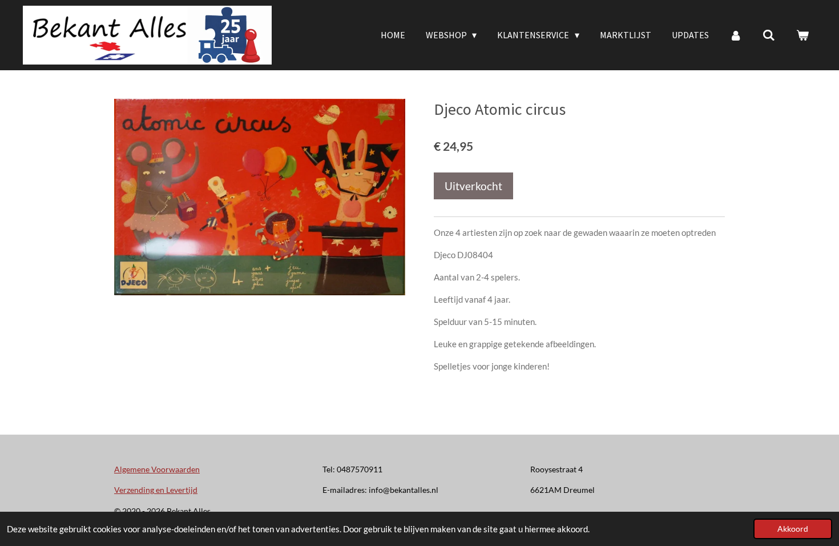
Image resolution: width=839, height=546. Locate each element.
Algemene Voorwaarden (157, 469)
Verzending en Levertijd (155, 490)
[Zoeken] (768, 35)
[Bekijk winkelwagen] (802, 35)
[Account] (735, 35)
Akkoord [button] (792, 528)
